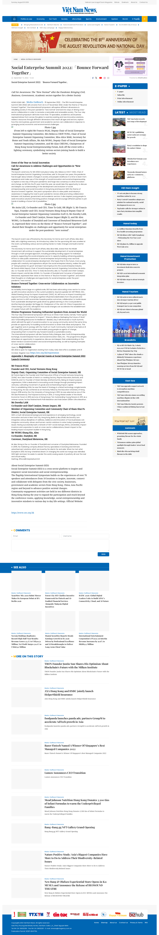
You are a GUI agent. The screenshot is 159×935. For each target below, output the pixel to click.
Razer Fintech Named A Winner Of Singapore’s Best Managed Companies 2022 (75, 747)
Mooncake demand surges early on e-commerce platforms (137, 174)
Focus (15, 25)
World (125, 19)
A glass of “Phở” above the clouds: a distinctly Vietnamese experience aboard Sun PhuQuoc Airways (130, 357)
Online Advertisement (125, 102)
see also (20, 567)
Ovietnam (125, 2)
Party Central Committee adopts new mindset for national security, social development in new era (131, 202)
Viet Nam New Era (53, 25)
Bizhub (117, 2)
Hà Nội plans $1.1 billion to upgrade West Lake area (130, 245)
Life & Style (76, 19)
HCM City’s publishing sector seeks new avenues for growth (136, 134)
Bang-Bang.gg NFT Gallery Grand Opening (70, 827)
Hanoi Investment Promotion (73, 25)
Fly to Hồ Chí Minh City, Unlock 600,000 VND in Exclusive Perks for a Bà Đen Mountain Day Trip (131, 348)
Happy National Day (66, 28)
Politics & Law (26, 19)
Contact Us (144, 2)
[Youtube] (100, 78)
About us (113, 922)
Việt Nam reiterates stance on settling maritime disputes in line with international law (131, 398)
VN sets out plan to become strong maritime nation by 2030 (129, 194)
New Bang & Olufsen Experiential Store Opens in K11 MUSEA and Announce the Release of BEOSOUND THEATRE (76, 885)
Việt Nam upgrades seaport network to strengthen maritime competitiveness (130, 389)
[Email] (108, 78)
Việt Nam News (79, 10)
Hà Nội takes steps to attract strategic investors (130, 280)
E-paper (121, 86)
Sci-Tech (53, 19)
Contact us (123, 922)
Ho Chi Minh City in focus (128, 25)
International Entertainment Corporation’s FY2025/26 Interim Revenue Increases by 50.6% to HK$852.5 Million (93, 640)
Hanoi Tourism (109, 25)
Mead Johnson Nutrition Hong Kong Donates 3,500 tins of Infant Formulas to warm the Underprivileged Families (77, 803)
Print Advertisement (124, 98)
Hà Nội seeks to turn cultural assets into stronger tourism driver (130, 298)
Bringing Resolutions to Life (33, 25)
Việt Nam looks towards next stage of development (137, 120)
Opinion (114, 19)
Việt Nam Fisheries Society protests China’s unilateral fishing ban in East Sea (130, 407)
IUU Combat (31, 28)
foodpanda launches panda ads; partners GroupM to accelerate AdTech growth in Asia (75, 719)
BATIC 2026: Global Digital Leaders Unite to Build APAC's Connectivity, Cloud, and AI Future (94, 598)
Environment (101, 19)
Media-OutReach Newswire (31, 59)
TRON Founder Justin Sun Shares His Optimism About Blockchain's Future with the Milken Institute (76, 665)
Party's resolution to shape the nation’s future (137, 146)
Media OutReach (35, 102)
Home (16, 59)
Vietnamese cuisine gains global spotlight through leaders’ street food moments (131, 445)
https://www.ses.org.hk (22, 512)
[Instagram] (105, 78)
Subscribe (121, 95)
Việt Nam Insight (17, 28)
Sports (88, 19)
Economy (41, 19)
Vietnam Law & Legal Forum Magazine (98, 2)
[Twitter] (96, 78)
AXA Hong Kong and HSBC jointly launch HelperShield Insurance (69, 692)
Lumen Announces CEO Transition (65, 772)
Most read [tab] (138, 112)
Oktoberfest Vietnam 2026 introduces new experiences (137, 161)
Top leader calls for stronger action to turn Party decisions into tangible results (131, 211)
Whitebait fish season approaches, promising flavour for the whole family (129, 436)
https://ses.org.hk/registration (44, 352)
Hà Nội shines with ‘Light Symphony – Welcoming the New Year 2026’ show (130, 238)
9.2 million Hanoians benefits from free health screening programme (130, 230)
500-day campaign (47, 28)
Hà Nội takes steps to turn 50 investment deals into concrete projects (128, 267)
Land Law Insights (93, 25)
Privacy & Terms (136, 922)
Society (64, 19)
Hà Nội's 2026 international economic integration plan (131, 274)
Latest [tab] (120, 112)
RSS (146, 922)
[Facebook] (92, 78)
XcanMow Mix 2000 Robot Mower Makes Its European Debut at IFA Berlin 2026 (26, 598)
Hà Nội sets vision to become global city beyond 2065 (130, 310)
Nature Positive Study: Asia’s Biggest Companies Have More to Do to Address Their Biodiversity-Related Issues (76, 858)
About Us (134, 2)
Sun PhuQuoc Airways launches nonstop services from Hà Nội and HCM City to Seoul (129, 366)
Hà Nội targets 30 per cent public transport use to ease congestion (129, 304)
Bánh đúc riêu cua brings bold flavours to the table (128, 452)
